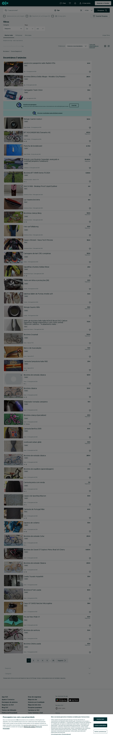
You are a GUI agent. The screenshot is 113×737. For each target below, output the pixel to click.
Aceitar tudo (100, 719)
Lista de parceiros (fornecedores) (61, 734)
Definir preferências (100, 731)
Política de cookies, (29, 726)
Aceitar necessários (100, 725)
